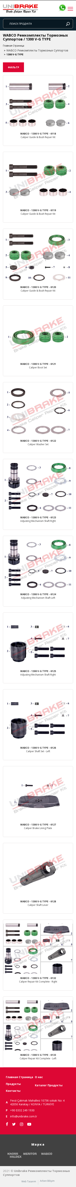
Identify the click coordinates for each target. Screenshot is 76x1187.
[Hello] (62, 590)
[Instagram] (21, 1124)
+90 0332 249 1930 (22, 1110)
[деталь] (38, 110)
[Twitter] (14, 1124)
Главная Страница (13, 45)
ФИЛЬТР (13, 67)
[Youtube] (29, 1124)
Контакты (13, 1091)
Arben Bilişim (47, 1181)
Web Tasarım (28, 1181)
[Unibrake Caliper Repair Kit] (38, 8)
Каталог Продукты (49, 1085)
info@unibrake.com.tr (23, 1116)
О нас (39, 1077)
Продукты (13, 1084)
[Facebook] (7, 1124)
